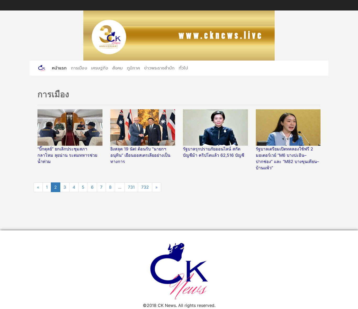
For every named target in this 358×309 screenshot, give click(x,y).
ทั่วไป (183, 68)
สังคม (117, 68)
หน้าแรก (60, 68)
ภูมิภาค (133, 68)
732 (145, 187)
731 (131, 187)
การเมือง (79, 68)
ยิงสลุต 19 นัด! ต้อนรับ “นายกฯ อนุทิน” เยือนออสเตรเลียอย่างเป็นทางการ (140, 155)
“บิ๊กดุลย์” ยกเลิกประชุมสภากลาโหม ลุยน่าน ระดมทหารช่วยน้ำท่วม (67, 155)
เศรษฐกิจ (99, 68)
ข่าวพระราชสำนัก (159, 68)
